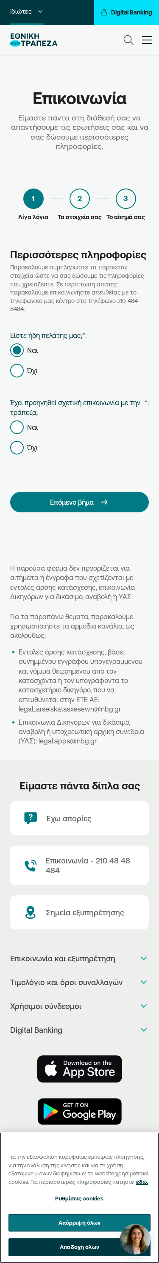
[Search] (128, 40)
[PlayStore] (79, 1111)
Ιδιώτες (21, 11)
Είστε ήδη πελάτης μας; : (48, 335)
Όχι (32, 370)
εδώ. (142, 1182)
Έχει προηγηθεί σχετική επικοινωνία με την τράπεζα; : (79, 407)
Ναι (32, 350)
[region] (79, 1197)
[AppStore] (79, 1069)
